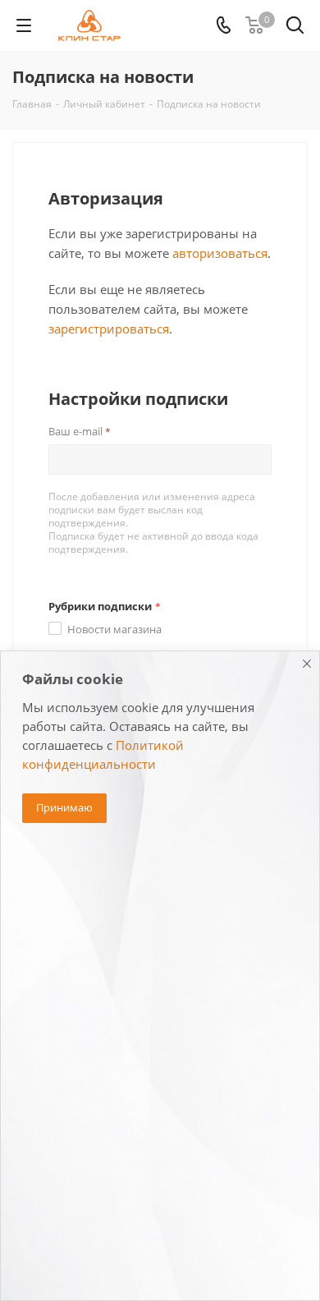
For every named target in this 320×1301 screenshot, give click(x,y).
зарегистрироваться (108, 328)
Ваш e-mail (79, 431)
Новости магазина (114, 629)
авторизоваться (219, 253)
